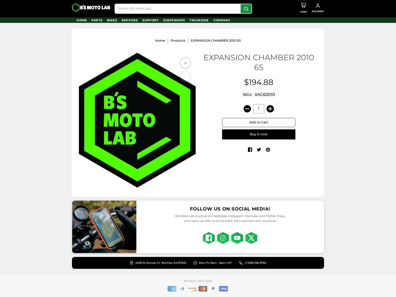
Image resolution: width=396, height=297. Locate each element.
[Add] (270, 108)
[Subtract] (247, 108)
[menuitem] (81, 20)
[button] (250, 150)
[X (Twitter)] (251, 238)
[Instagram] (223, 238)
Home (160, 40)
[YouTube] (237, 238)
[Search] (246, 8)
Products (177, 40)
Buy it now (259, 134)
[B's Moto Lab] (91, 7)
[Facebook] (209, 238)
